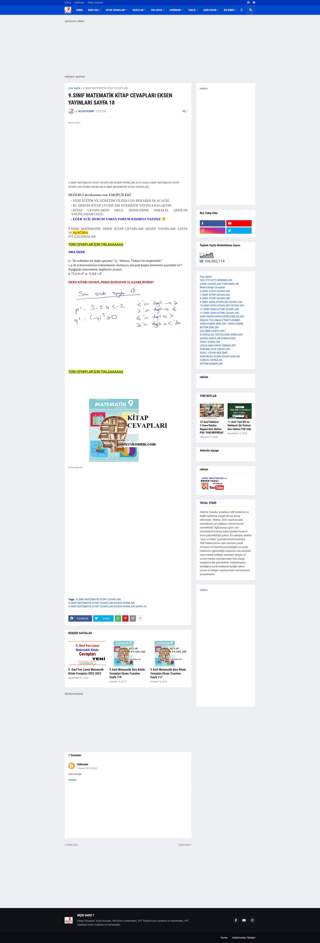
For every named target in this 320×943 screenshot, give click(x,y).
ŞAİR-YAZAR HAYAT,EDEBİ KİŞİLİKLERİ (222, 316)
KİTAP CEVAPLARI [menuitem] (115, 10)
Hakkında (79, 2)
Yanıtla (72, 779)
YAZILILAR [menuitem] (138, 10)
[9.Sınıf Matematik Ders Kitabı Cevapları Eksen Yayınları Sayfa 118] (128, 653)
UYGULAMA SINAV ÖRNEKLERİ (218, 345)
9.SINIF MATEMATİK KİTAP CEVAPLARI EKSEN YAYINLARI (101, 603)
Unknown (82, 764)
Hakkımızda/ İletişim (243, 937)
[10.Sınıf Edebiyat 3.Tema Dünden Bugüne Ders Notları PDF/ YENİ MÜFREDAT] (212, 411)
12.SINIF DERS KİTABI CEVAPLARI (219, 312)
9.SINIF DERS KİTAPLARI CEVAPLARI (221, 302)
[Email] (133, 618)
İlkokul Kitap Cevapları (212, 287)
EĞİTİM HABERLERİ (211, 363)
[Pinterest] (125, 618)
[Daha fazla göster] (140, 618)
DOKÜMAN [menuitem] (175, 10)
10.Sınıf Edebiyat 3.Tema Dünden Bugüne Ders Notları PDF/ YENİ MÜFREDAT (212, 427)
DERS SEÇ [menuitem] (93, 10)
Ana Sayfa (74, 88)
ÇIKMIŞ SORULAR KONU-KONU (218, 338)
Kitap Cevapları (95, 2)
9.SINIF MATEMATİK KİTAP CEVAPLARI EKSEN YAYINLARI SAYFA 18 (107, 606)
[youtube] (254, 2)
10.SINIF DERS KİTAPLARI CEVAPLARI (222, 305)
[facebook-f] (212, 223)
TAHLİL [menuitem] (192, 10)
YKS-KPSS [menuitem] (156, 10)
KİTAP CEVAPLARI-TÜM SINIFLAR (219, 283)
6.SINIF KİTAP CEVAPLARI (215, 291)
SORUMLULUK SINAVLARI (215, 349)
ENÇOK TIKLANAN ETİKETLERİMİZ (220, 320)
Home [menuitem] (79, 10)
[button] (242, 10)
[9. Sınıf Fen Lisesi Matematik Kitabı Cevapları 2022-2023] (87, 653)
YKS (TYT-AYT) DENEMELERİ (216, 280)
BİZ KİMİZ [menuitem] (229, 10)
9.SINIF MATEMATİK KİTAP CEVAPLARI (105, 88)
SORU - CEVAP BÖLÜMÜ (213, 352)
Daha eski (184, 844)
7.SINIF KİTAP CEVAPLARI (215, 294)
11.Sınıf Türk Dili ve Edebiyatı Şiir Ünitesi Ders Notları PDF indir (239, 425)
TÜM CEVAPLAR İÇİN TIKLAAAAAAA (95, 244)
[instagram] (212, 230)
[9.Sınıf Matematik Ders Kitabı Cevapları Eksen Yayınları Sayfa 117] (169, 653)
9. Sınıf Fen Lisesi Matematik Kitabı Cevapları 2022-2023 (86, 671)
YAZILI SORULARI (210, 341)
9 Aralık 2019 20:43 (87, 768)
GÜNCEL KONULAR (211, 359)
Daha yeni (72, 844)
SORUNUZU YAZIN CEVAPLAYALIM (220, 356)
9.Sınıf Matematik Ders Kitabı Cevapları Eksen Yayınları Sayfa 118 (127, 673)
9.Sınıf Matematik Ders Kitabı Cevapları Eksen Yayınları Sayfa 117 (168, 673)
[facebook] (248, 2)
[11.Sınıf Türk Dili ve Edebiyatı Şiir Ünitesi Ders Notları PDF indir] (240, 411)
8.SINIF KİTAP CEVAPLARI (215, 298)
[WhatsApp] (118, 618)
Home (68, 2)
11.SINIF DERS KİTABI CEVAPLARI (219, 309)
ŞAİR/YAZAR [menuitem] (209, 10)
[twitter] (239, 230)
